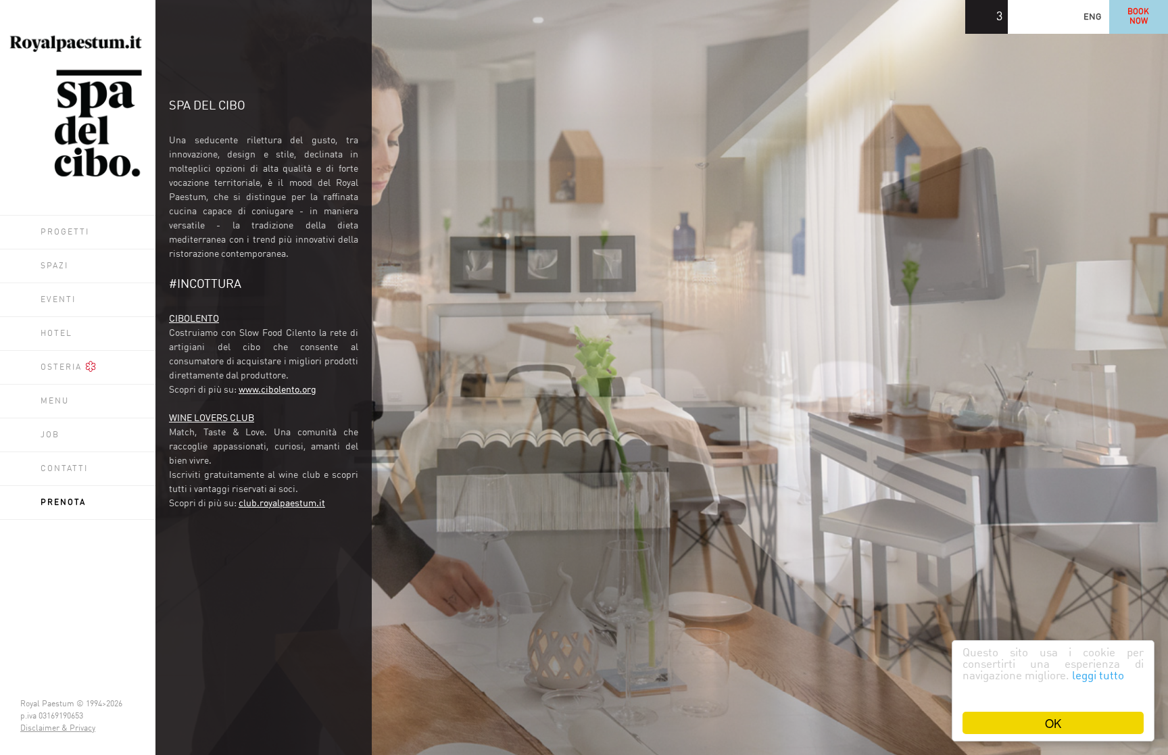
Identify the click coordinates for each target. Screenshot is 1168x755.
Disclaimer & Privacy (57, 729)
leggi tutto (1098, 676)
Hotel (56, 334)
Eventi (58, 300)
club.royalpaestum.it (282, 503)
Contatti (64, 469)
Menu (55, 401)
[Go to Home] (77, 177)
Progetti (65, 232)
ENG (1117, 17)
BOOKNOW (1151, 17)
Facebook (1083, 17)
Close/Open (389, 17)
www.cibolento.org (277, 390)
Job (50, 435)
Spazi (54, 266)
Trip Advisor (1050, 17)
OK (1053, 722)
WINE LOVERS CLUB (211, 418)
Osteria (63, 368)
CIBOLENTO (194, 319)
